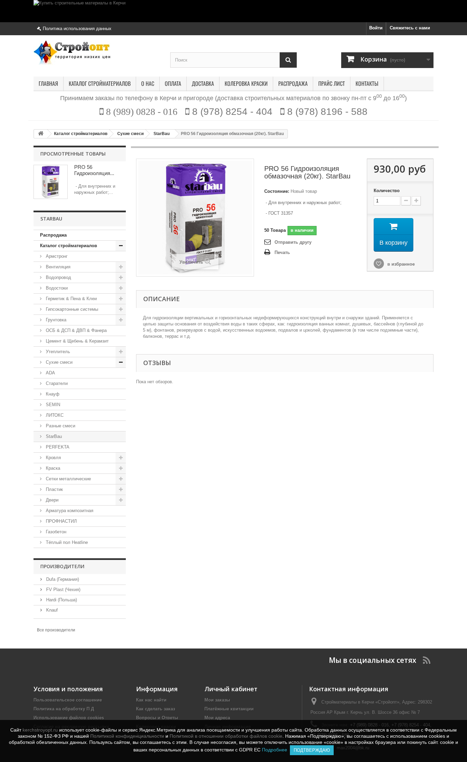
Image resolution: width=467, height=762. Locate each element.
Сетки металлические (67, 478)
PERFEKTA (56, 447)
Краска (52, 468)
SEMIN (52, 404)
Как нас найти (151, 700)
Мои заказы (217, 700)
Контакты (367, 84)
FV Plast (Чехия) (62, 589)
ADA (49, 372)
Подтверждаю (312, 750)
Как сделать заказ (155, 708)
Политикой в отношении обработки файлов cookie (226, 736)
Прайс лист (331, 84)
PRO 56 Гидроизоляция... (94, 170)
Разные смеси (59, 425)
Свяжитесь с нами (410, 27)
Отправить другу (293, 242)
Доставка (203, 84)
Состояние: (276, 191)
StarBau (53, 436)
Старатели (56, 383)
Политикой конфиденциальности (127, 736)
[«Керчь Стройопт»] (97, 52)
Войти (376, 27)
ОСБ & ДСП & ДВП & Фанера (75, 330)
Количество (387, 190)
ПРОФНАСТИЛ (60, 521)
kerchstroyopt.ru (40, 730)
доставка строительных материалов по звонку (283, 98)
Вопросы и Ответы (157, 717)
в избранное (400, 264)
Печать (282, 252)
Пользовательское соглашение (68, 700)
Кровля (52, 457)
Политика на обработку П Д (64, 708)
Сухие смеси (58, 362)
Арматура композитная (68, 510)
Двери (51, 500)
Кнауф (51, 394)
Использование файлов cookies (69, 717)
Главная (48, 84)
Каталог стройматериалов (100, 84)
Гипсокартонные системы (71, 309)
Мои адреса (217, 717)
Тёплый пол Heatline (66, 542)
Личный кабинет (230, 689)
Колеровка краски (246, 84)
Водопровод (57, 277)
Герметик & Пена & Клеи (70, 298)
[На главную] (40, 134)
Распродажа (293, 84)
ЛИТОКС (54, 415)
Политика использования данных (77, 28)
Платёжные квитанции (229, 708)
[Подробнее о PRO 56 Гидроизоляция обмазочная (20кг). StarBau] (51, 182)
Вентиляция (57, 266)
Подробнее (276, 749)
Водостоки (56, 288)
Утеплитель (57, 351)
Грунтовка (55, 319)
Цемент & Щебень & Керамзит (76, 341)
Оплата (173, 84)
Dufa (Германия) (62, 579)
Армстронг (56, 256)
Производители (62, 566)
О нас (147, 84)
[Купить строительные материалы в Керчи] (233, 11)
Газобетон (55, 531)
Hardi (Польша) (61, 599)
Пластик (53, 489)
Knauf (51, 610)
